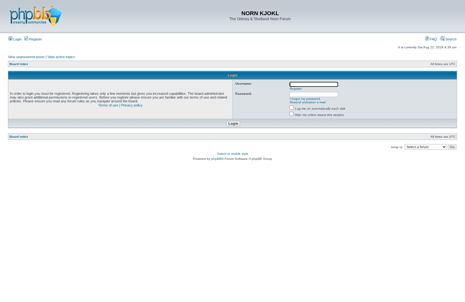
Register (35, 39)
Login (17, 39)
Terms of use (108, 105)
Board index (18, 64)
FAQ (433, 39)
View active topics (61, 57)
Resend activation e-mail (308, 102)
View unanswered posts (26, 57)
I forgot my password (305, 98)
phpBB (216, 158)
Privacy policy (132, 105)
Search (450, 39)
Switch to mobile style (232, 153)
